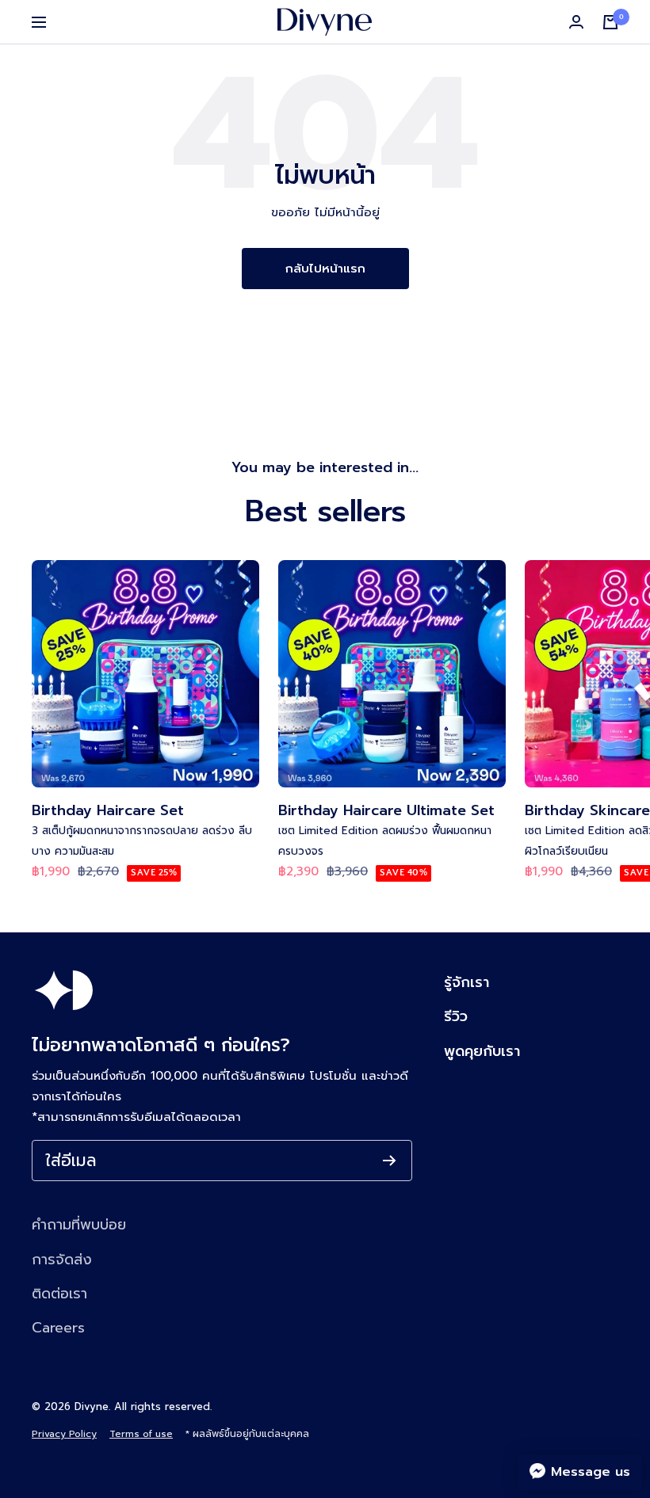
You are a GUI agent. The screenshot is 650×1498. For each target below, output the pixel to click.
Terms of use (141, 1434)
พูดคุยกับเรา (482, 1051)
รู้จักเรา (466, 982)
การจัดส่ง (62, 1259)
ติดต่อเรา (59, 1294)
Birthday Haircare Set (108, 810)
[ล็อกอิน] (576, 22)
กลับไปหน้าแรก (325, 268)
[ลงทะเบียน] (389, 1160)
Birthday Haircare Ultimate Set (386, 810)
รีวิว (456, 1016)
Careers (58, 1328)
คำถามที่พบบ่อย (79, 1225)
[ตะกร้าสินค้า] (610, 22)
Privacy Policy (64, 1434)
